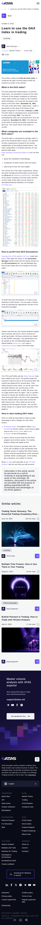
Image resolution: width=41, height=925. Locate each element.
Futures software (8, 864)
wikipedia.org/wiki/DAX (22, 175)
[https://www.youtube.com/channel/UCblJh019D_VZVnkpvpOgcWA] (12, 705)
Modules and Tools (9, 848)
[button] (37, 759)
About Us (25, 844)
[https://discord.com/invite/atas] (34, 885)
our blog (9, 462)
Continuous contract (9, 345)
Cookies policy (27, 893)
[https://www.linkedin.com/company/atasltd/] (6, 885)
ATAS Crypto (27, 820)
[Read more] (37, 556)
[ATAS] (7, 3)
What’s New (26, 834)
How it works (26, 824)
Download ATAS (10, 426)
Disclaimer (5, 893)
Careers (25, 848)
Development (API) (9, 860)
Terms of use (27, 896)
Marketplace (6, 810)
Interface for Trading (9, 851)
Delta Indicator (29, 376)
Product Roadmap (28, 831)
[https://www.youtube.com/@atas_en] (29, 885)
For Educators (7, 824)
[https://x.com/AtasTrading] (16, 885)
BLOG (24, 793)
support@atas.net (16, 699)
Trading (25, 800)
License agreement (9, 899)
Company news (27, 807)
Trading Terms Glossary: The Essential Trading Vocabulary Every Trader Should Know (20, 514)
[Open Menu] (38, 3)
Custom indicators (8, 807)
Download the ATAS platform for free (15, 256)
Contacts (25, 851)
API (3, 800)
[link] (7, 15)
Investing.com (7, 185)
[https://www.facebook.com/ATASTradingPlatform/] (17, 705)
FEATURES (6, 841)
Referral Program (8, 820)
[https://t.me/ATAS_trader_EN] (25, 885)
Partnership (6, 905)
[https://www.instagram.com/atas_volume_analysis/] (21, 705)
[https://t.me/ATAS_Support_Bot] (8, 705)
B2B (3, 827)
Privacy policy (7, 896)
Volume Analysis (8, 844)
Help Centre (6, 803)
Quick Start (6, 796)
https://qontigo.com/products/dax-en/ (15, 152)
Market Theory (14, 51)
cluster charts (18, 431)
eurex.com (17, 343)
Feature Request (28, 827)
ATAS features (27, 803)
